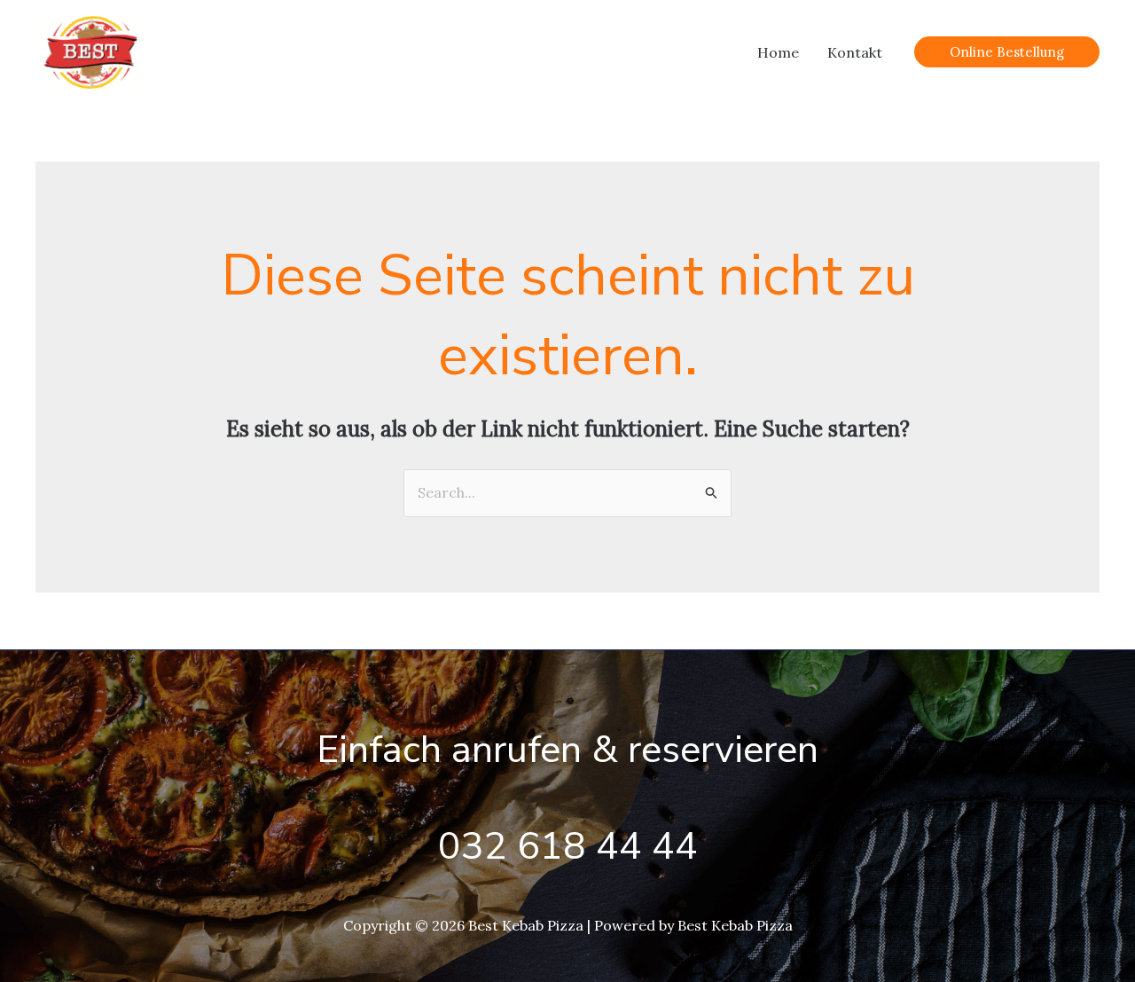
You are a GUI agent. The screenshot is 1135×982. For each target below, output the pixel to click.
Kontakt (854, 52)
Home (778, 52)
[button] (1007, 51)
